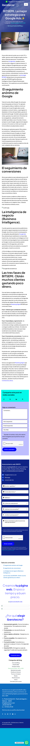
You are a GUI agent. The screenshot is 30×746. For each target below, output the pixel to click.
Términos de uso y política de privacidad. (8, 550)
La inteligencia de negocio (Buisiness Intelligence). (13, 572)
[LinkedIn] (16, 399)
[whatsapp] (15, 714)
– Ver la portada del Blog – (15, 26)
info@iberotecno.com (11, 475)
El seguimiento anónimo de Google (13, 565)
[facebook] (2, 714)
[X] (10, 399)
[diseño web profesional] (15, 601)
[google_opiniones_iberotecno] (15, 605)
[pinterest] (10, 714)
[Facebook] (4, 399)
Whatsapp (7, 477)
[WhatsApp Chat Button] (26, 743)
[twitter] (5, 714)
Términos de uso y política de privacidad (13, 710)
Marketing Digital (15, 304)
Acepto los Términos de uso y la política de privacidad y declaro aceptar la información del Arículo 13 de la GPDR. (15, 530)
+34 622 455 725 (9, 480)
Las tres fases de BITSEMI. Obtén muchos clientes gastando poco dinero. (14, 576)
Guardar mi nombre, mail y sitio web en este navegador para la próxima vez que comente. (13, 436)
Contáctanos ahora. (7, 380)
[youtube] (12, 714)
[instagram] (7, 714)
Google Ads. (22, 234)
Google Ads (12, 61)
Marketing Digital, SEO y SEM (18, 23)
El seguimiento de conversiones (12, 568)
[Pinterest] (22, 399)
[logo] (10, 3)
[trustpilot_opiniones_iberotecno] (15, 608)
